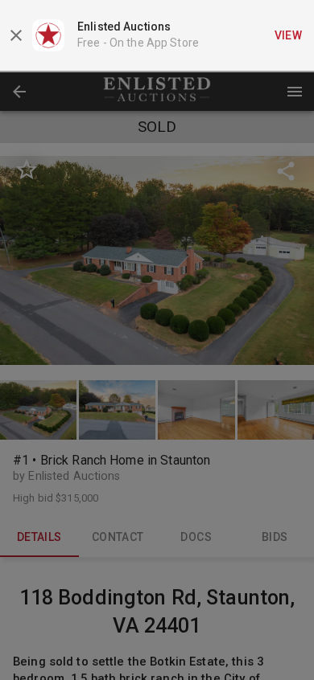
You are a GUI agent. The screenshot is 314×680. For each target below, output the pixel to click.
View (289, 35)
